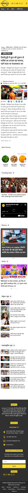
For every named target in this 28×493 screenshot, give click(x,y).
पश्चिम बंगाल (20, 9)
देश (8, 9)
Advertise (9, 487)
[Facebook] (12, 3)
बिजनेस (3, 245)
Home (2, 9)
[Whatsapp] (22, 3)
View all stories (22, 154)
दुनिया (12, 9)
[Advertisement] (14, 27)
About (3, 487)
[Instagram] (20, 3)
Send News (23, 487)
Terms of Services (21, 489)
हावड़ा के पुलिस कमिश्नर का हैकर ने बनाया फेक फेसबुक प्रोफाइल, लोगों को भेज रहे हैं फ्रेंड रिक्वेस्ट (17, 309)
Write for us (16, 487)
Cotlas (18, 484)
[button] (9, 101)
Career (4, 489)
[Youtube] (17, 3)
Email (3, 459)
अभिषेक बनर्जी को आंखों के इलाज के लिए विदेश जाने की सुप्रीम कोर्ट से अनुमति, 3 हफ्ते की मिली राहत (13, 195)
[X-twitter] (15, 3)
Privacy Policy (11, 489)
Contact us (14, 491)
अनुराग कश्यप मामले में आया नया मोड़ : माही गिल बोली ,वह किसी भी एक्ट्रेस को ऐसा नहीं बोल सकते (17, 303)
